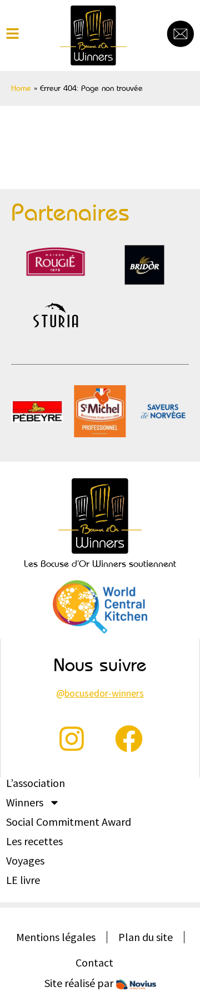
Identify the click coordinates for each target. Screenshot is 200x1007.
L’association (35, 783)
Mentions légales (56, 937)
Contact (94, 962)
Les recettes (34, 841)
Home (21, 88)
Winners (24, 802)
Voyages (25, 860)
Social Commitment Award (68, 821)
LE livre (23, 880)
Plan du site (145, 937)
